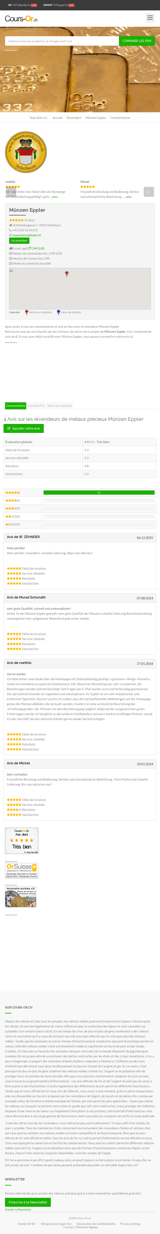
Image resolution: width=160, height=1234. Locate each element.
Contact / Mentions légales (80, 1227)
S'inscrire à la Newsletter (28, 1202)
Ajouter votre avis (25, 428)
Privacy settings (130, 1223)
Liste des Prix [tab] (36, 405)
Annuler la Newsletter (18, 1209)
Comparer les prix (136, 41)
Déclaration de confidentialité (96, 1223)
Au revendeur (19, 240)
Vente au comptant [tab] (59, 405)
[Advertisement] (80, 81)
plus (23, 196)
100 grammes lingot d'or (56, 1223)
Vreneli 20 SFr (27, 1223)
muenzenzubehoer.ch (26, 235)
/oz (22, 5)
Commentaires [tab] (15, 405)
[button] (66, 274)
